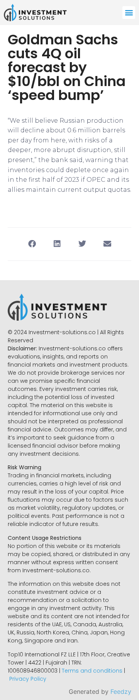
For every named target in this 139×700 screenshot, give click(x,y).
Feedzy (120, 691)
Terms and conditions (92, 671)
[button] (128, 12)
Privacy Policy (27, 679)
